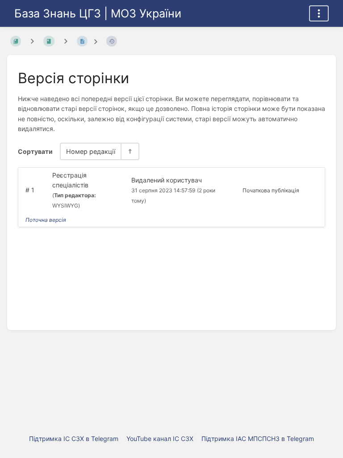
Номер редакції (90, 151)
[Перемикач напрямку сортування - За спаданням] (129, 151)
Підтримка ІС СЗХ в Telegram (73, 438)
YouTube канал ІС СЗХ (159, 438)
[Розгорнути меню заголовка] (319, 13)
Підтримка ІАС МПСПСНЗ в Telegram (257, 438)
